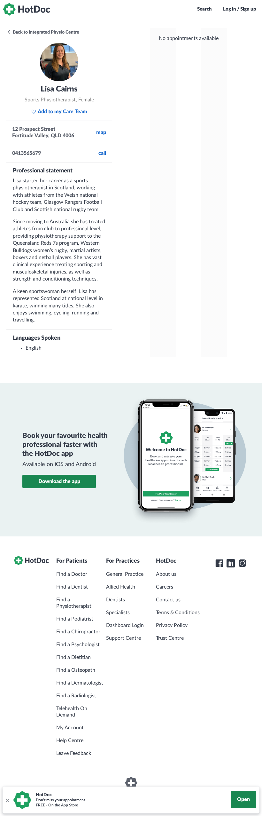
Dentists (115, 599)
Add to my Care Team (62, 111)
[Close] (7, 800)
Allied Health (120, 587)
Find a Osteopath (75, 670)
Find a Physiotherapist (73, 603)
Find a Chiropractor (78, 631)
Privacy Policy (172, 625)
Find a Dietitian (73, 657)
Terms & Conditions (178, 612)
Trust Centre (170, 638)
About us (166, 574)
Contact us (168, 599)
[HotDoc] (26, 9)
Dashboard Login (125, 625)
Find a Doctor (71, 574)
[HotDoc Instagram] (242, 563)
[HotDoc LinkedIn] (230, 563)
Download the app (59, 481)
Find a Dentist (72, 587)
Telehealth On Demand (71, 711)
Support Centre (123, 638)
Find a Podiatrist (74, 619)
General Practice (124, 574)
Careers (164, 587)
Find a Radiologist (76, 695)
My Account (70, 727)
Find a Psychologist (78, 644)
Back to (45, 32)
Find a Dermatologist (79, 682)
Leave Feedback (73, 753)
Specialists (118, 612)
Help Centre (69, 740)
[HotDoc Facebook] (219, 563)
